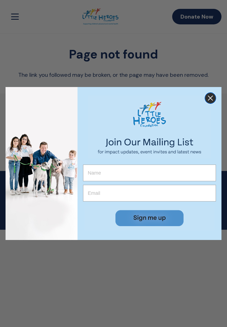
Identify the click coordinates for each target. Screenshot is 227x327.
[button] (149, 218)
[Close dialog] (210, 98)
